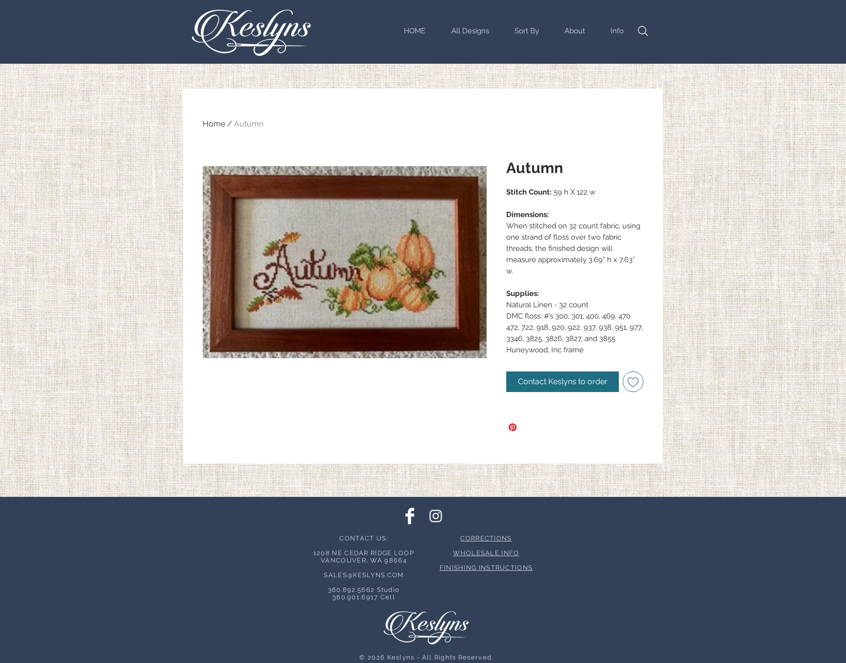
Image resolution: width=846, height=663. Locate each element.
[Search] (643, 31)
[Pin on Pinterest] (512, 427)
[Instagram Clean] (435, 516)
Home (214, 123)
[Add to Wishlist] (633, 381)
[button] (521, 31)
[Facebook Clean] (409, 516)
